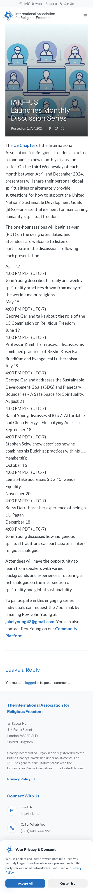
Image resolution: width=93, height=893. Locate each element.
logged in (32, 682)
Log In (53, 3)
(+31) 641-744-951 (36, 831)
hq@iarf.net (30, 813)
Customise (67, 883)
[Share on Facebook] (50, 128)
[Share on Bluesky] (62, 128)
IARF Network (33, 3)
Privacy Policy (19, 779)
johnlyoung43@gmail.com (29, 621)
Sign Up (69, 3)
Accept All (25, 883)
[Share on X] (56, 128)
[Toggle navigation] (85, 16)
